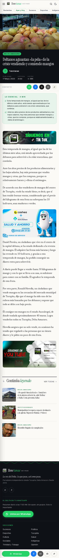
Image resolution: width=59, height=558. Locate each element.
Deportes (44, 10)
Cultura (6, 537)
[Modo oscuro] (55, 4)
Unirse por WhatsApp (20, 514)
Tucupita (35, 533)
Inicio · (4, 17)
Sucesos (32, 10)
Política (34, 529)
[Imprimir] (47, 554)
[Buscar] (51, 4)
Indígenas (35, 541)
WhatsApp (17, 554)
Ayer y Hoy (20, 10)
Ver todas (49, 382)
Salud (33, 537)
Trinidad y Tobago (11, 544)
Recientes (7, 10)
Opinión (34, 544)
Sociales (6, 541)
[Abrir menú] (3, 3)
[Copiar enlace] (54, 87)
